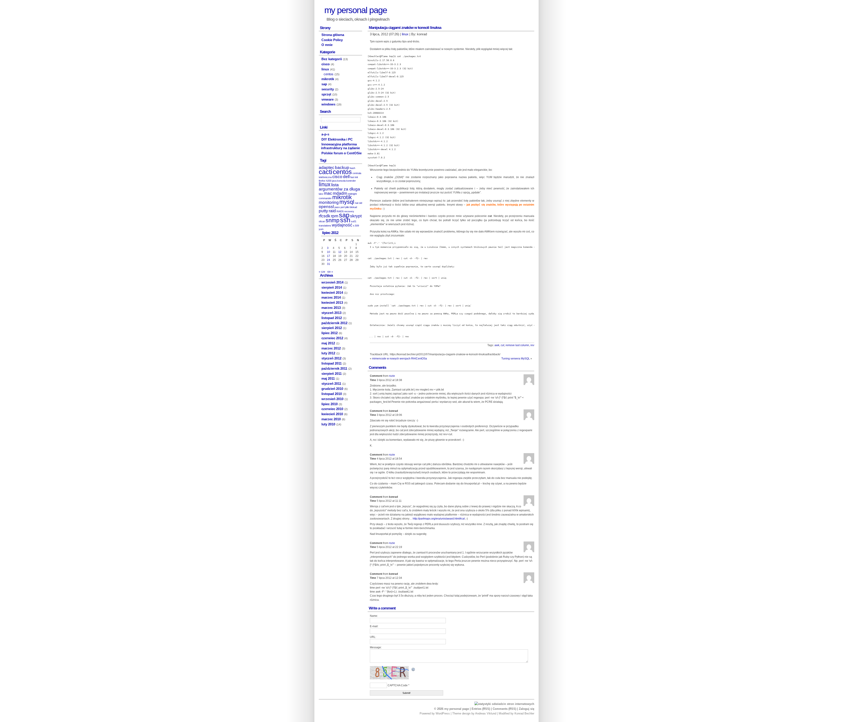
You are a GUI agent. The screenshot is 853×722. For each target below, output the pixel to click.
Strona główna (332, 35)
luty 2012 (328, 353)
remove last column (517, 345)
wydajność (342, 225)
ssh (345, 220)
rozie (392, 375)
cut (502, 345)
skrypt (356, 216)
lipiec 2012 (329, 333)
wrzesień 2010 (332, 399)
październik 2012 (334, 323)
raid (332, 210)
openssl (326, 206)
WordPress (443, 713)
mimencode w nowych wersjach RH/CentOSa (399, 358)
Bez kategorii (331, 59)
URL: (373, 637)
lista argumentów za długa (339, 186)
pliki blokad (351, 207)
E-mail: (374, 626)
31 (328, 264)
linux (405, 34)
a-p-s (325, 134)
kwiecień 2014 (332, 292)
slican (322, 221)
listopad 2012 (331, 318)
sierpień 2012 (331, 328)
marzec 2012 (331, 348)
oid (360, 203)
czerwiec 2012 (332, 338)
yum (321, 229)
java (334, 180)
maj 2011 (328, 378)
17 (328, 256)
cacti (325, 171)
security (327, 89)
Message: (376, 647)
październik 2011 (334, 368)
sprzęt (326, 94)
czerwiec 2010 (332, 409)
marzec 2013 (331, 307)
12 (339, 252)
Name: (374, 615)
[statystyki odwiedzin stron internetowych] (504, 704)
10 (328, 252)
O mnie (327, 45)
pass (337, 207)
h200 (328, 180)
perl (343, 207)
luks (321, 193)
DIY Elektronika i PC (337, 139)
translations (325, 225)
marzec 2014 (331, 297)
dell (346, 176)
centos (328, 74)
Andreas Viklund (485, 713)
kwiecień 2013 (332, 302)
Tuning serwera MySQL (515, 358)
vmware (327, 99)
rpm (334, 216)
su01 (353, 221)
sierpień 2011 (331, 373)
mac (328, 193)
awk (496, 345)
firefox (322, 180)
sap (324, 84)
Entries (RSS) (481, 708)
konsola (341, 180)
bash (352, 168)
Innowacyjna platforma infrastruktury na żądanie (340, 146)
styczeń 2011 (331, 383)
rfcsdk (324, 216)
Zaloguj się (526, 708)
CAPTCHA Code (398, 685)
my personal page (355, 10)
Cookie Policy (332, 40)
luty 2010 (328, 424)
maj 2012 (328, 343)
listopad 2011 (331, 363)
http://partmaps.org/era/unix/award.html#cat (439, 518)
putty (323, 210)
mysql (346, 202)
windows (328, 104)
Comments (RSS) (504, 708)
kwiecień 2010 (332, 414)
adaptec (326, 167)
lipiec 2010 (329, 404)
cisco (325, 64)
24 (328, 260)
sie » (330, 271)
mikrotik (327, 79)
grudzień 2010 (332, 389)
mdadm (340, 193)
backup (342, 167)
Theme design (461, 713)
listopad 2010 (331, 394)
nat (356, 203)
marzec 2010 (331, 419)
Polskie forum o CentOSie (341, 153)
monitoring (329, 202)
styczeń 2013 (331, 313)
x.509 (356, 225)
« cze (322, 271)
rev (532, 345)
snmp (332, 220)
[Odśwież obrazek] (413, 670)
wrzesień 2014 (332, 282)
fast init (354, 177)
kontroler (351, 180)
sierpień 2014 (331, 287)
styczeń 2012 (331, 358)
